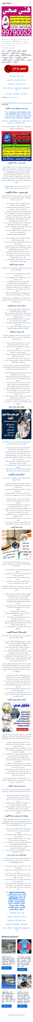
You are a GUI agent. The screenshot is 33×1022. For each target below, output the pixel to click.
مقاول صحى (12, 76)
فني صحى (20, 332)
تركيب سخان (10, 122)
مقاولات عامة (26, 39)
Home (3, 39)
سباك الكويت (18, 84)
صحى (22, 76)
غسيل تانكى (9, 93)
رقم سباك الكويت (12, 455)
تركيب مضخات (26, 88)
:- (17, 590)
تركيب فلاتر (10, 88)
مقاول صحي (13, 188)
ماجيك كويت (6, 3)
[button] (28, 9)
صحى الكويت (10, 84)
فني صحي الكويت (18, 317)
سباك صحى (17, 80)
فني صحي (11, 48)
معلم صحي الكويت (9, 186)
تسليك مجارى (23, 93)
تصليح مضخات (17, 88)
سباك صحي (17, 699)
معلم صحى (9, 80)
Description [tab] (5, 104)
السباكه (8, 514)
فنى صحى (23, 80)
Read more (7, 968)
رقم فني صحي (11, 855)
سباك (18, 76)
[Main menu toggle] (29, 3)
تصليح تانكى (16, 93)
